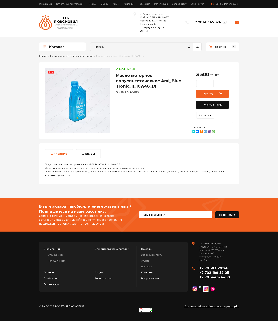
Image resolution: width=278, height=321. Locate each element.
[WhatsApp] (213, 131)
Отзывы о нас (55, 254)
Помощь (92, 4)
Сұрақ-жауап (197, 4)
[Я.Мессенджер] (193, 131)
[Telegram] (205, 131)
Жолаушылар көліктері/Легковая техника (71, 56)
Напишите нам (56, 260)
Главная (104, 4)
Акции (116, 4)
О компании (45, 4)
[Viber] (209, 131)
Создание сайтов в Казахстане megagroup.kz (211, 306)
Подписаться (227, 214)
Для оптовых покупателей (69, 4)
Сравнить (204, 115)
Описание (59, 153)
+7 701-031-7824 (207, 22)
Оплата (145, 260)
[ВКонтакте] (197, 131)
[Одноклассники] (201, 131)
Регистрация (161, 4)
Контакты (128, 4)
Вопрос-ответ (179, 4)
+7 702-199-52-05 (214, 273)
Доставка (146, 266)
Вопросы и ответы (151, 254)
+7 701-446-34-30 (215, 277)
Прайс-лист (144, 4)
